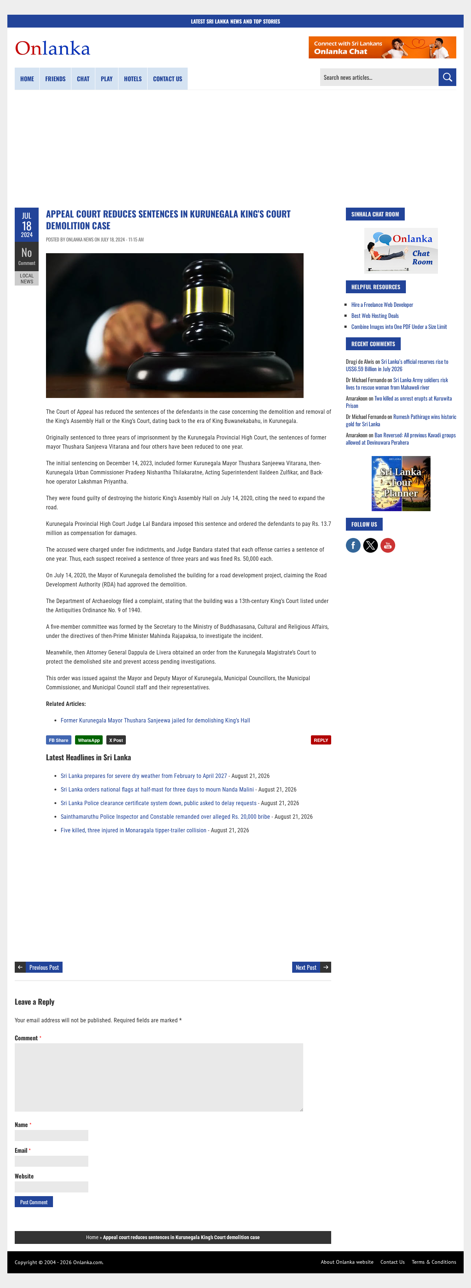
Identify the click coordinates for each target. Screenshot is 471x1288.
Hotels (133, 78)
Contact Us (392, 1262)
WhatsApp (89, 740)
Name (23, 1124)
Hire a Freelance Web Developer (382, 304)
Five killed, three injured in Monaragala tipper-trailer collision (133, 830)
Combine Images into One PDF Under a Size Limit (399, 326)
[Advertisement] (235, 148)
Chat (83, 78)
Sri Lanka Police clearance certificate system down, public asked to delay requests (158, 803)
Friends (55, 78)
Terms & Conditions (434, 1262)
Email (23, 1150)
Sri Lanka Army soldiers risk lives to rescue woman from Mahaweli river (397, 383)
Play (107, 78)
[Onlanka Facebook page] (353, 542)
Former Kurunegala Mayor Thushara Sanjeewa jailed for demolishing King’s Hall (155, 720)
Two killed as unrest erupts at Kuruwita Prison (399, 401)
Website (24, 1176)
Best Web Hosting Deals (375, 315)
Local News (27, 278)
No (26, 251)
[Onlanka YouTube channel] (387, 542)
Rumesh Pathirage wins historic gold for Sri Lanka (401, 420)
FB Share (58, 740)
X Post (116, 740)
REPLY (321, 740)
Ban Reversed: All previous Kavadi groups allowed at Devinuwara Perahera (401, 438)
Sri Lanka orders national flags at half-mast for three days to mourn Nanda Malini (157, 789)
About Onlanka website (347, 1262)
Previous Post (44, 967)
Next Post (306, 967)
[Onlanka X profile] (370, 542)
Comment (26, 262)
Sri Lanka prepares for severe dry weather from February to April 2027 (144, 775)
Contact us (167, 78)
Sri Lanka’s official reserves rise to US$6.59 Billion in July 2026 (397, 365)
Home (27, 78)
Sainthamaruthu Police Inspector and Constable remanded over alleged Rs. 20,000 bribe (165, 816)
